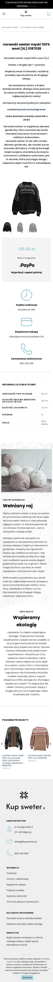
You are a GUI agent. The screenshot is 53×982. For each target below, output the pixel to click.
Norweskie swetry (10, 27)
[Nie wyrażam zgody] (49, 969)
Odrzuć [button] (32, 6)
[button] (4, 13)
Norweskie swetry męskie (32, 27)
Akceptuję (27, 977)
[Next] (46, 199)
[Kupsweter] (26, 13)
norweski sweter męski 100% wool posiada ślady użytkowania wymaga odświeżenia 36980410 (13, 760)
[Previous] (6, 199)
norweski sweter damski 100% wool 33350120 (39, 756)
